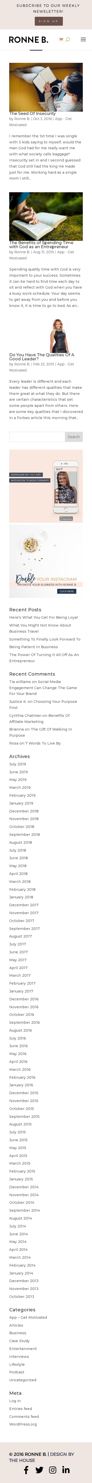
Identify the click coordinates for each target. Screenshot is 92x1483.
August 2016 (20, 1030)
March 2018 (20, 881)
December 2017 (24, 905)
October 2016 (21, 1014)
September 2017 (24, 928)
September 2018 (24, 834)
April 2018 (18, 873)
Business (17, 1333)
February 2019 (22, 795)
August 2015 (20, 1124)
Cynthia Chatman (25, 715)
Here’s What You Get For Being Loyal (43, 617)
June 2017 (18, 952)
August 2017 (20, 936)
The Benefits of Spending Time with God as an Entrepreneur (41, 244)
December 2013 (24, 1281)
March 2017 (20, 975)
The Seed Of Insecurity (32, 113)
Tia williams (20, 681)
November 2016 (24, 1007)
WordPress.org (23, 1424)
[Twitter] (39, 1470)
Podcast (16, 1372)
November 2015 (23, 1101)
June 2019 (18, 772)
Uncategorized (22, 1380)
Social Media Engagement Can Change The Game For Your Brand (43, 687)
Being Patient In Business (33, 647)
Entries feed (20, 1408)
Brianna (16, 729)
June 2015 (18, 1140)
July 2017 (17, 944)
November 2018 (24, 819)
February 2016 (22, 1077)
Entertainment (23, 1348)
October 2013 (21, 1296)
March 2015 (19, 1163)
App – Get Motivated (28, 1317)
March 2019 (20, 787)
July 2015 (17, 1132)
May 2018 (18, 866)
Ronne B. (22, 118)
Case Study (19, 1341)
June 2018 (18, 858)
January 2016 (21, 1085)
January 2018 (21, 897)
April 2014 (18, 1249)
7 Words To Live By (43, 743)
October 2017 (21, 920)
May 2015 (17, 1148)
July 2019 (17, 764)
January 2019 (21, 803)
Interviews (19, 1356)
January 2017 (21, 991)
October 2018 (21, 826)
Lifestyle (17, 1364)
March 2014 (20, 1257)
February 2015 (22, 1171)
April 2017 (18, 968)
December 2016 (24, 999)
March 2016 (20, 1069)
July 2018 (17, 850)
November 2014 (24, 1195)
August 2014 (20, 1218)
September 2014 (24, 1210)
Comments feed (24, 1416)
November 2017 (24, 913)
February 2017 (22, 983)
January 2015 (21, 1179)
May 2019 (18, 779)
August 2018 (20, 842)
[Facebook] (26, 1470)
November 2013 (24, 1288)
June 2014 (18, 1234)
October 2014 (21, 1202)
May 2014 (18, 1241)
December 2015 (23, 1093)
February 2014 (22, 1265)
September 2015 (24, 1116)
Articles (16, 1325)
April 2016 (18, 1061)
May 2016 (18, 1053)
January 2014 (21, 1273)
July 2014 (17, 1226)
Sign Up (49, 21)
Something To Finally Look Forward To (44, 639)
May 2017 (18, 960)
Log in (15, 1401)
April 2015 (18, 1155)
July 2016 (17, 1038)
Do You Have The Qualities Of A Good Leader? (41, 356)
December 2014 (24, 1187)
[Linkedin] (66, 1470)
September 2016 (24, 1022)
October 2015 (21, 1108)
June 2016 (18, 1046)
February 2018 (22, 889)
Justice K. (18, 701)
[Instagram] (53, 1470)
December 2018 (24, 811)
